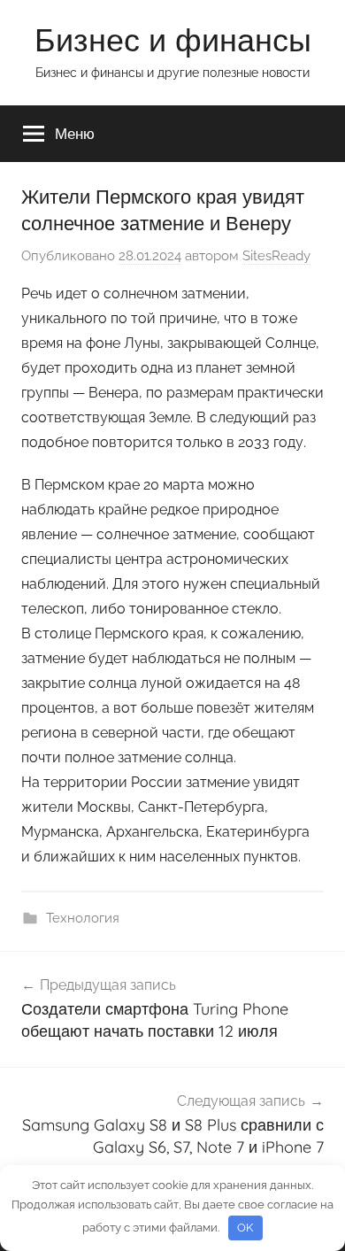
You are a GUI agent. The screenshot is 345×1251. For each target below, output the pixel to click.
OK (245, 1227)
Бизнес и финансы (172, 39)
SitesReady (276, 256)
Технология (82, 918)
